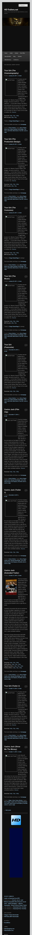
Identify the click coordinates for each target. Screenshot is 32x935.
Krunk (20, 75)
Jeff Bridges (21, 129)
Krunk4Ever (7, 922)
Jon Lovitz (23, 480)
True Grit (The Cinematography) (11, 71)
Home (6, 53)
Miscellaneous (8, 59)
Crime (13, 800)
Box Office (22, 53)
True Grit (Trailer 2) (12, 686)
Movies (14, 127)
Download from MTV (14, 898)
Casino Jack (7, 480)
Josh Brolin (10, 130)
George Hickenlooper (16, 480)
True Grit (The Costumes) (10, 208)
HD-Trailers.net (11, 9)
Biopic (10, 800)
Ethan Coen (7, 129)
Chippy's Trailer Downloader (11, 915)
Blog (14, 56)
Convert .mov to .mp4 (17, 900)
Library (16, 53)
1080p (17, 115)
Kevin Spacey (14, 481)
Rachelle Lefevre (22, 481)
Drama (10, 127)
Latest (11, 53)
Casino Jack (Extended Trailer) (11, 571)
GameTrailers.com (9, 930)
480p (11, 115)
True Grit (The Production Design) (12, 140)
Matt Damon (16, 130)
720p (14, 115)
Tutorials (20, 56)
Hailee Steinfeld (13, 129)
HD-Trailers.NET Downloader (11, 916)
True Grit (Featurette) (9, 345)
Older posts (7, 810)
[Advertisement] (16, 853)
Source (14, 112)
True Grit (21, 130)
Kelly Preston (7, 481)
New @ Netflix (8, 56)
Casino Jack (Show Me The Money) (12, 747)
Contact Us (16, 59)
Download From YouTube (19, 907)
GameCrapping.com (9, 928)
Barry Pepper (23, 127)
